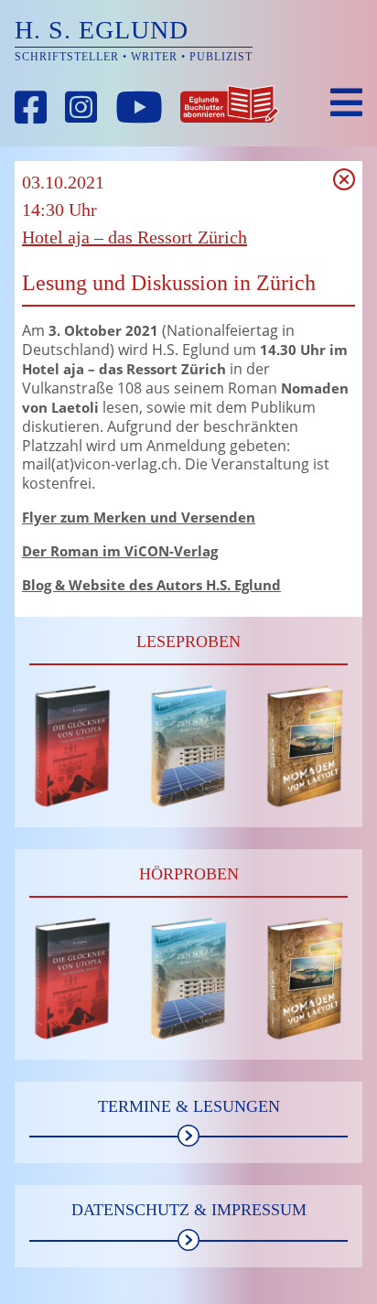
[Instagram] (81, 107)
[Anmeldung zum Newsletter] (229, 107)
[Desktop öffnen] (346, 102)
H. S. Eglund (101, 30)
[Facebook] (31, 107)
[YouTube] (139, 107)
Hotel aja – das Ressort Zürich (134, 237)
